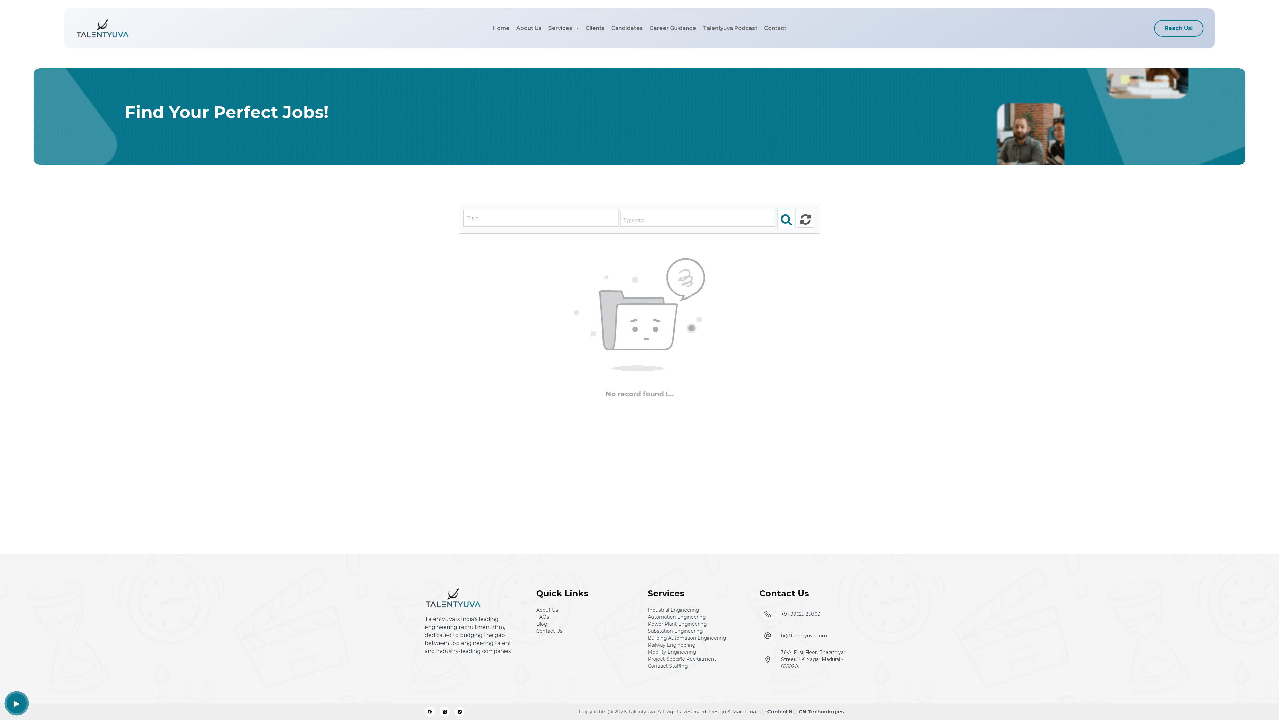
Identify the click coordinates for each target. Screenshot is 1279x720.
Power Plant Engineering (677, 624)
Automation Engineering (677, 617)
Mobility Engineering (672, 652)
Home (501, 28)
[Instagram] (460, 712)
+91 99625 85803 (800, 614)
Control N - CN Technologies (805, 711)
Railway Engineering (671, 645)
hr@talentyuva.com (804, 636)
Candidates (627, 28)
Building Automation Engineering (687, 638)
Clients (595, 28)
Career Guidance (672, 28)
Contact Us (549, 631)
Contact (775, 28)
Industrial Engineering (673, 610)
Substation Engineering (675, 631)
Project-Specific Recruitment (682, 659)
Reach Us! (1179, 28)
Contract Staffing (668, 666)
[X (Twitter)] (445, 712)
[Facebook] (430, 712)
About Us (529, 28)
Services (560, 28)
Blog (541, 624)
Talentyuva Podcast (730, 28)
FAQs (542, 617)
